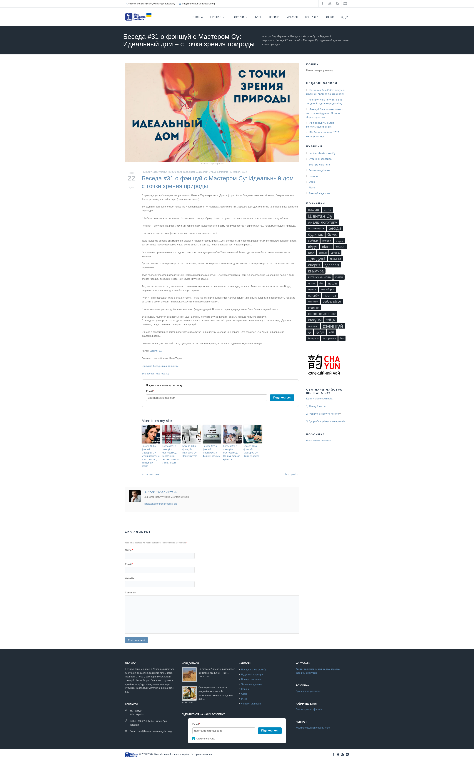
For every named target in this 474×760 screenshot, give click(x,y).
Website (129, 578)
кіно (321, 283)
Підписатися (269, 730)
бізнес (332, 234)
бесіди (172, 172)
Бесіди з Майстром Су (303, 36)
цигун (320, 332)
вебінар (313, 240)
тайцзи (331, 320)
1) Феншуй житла (316, 406)
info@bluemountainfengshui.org (198, 3)
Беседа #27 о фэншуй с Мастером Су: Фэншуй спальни (211, 451)
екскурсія (335, 258)
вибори (326, 240)
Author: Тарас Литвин (160, 492)
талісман (313, 326)
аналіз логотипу (322, 222)
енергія (314, 265)
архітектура (316, 228)
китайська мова (319, 277)
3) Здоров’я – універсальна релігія (325, 421)
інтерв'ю (313, 338)
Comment (130, 592)
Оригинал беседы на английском (160, 366)
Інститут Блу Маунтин (274, 36)
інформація (329, 338)
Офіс (312, 181)
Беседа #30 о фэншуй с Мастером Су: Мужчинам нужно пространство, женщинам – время (151, 456)
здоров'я (332, 265)
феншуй (333, 326)
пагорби (193, 172)
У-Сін (327, 210)
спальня (313, 307)
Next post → (292, 474)
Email (129, 564)
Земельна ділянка (320, 170)
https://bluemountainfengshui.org (160, 504)
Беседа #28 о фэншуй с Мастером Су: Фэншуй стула (189, 451)
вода (179, 172)
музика (312, 289)
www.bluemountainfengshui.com (313, 727)
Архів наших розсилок (318, 440)
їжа (342, 338)
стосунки (315, 320)
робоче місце (332, 301)
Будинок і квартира (320, 158)
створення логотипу (322, 313)
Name (129, 550)
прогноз (330, 295)
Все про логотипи (319, 164)
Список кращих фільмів (309, 709)
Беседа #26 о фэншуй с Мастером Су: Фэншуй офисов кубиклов (231, 453)
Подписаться (282, 397)
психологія (313, 302)
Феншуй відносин (319, 193)
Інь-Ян (313, 210)
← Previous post (151, 474)
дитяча (335, 252)
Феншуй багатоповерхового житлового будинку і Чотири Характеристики (324, 113)
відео (327, 247)
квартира (316, 271)
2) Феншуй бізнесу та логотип (322, 413)
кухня (311, 283)
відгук (312, 247)
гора (185, 172)
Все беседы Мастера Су (155, 373)
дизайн (323, 252)
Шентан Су (205, 172)
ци (309, 332)
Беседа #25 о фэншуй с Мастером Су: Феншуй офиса (251, 451)
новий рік (327, 289)
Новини (313, 176)
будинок (315, 234)
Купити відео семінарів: (319, 398)
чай (331, 332)
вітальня (340, 246)
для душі (316, 259)
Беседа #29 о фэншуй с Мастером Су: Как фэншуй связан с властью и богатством (171, 454)
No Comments (220, 172)
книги (339, 277)
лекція (332, 283)
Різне (312, 187)
